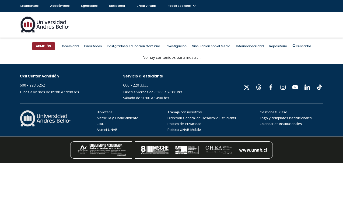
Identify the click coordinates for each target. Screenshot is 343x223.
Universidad (70, 46)
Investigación (176, 46)
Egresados (89, 5)
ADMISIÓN (43, 46)
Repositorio (278, 46)
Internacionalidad (250, 46)
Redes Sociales (179, 5)
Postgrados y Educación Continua (133, 46)
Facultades (93, 46)
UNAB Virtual (146, 5)
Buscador (303, 46)
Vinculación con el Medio (211, 46)
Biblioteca (117, 5)
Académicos (60, 5)
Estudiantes (29, 5)
